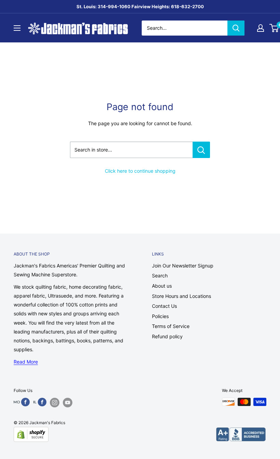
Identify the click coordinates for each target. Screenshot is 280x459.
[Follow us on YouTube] (67, 402)
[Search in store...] (201, 150)
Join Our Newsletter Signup (182, 265)
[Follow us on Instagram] (54, 402)
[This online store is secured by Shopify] (31, 434)
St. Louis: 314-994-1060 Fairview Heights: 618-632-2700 (140, 6)
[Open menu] (17, 28)
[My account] (260, 28)
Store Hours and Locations (181, 296)
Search (160, 275)
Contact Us (164, 306)
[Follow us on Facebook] (22, 402)
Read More (26, 362)
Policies (160, 316)
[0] (274, 28)
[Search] (235, 28)
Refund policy (167, 336)
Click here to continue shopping (140, 171)
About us (162, 286)
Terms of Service (171, 326)
